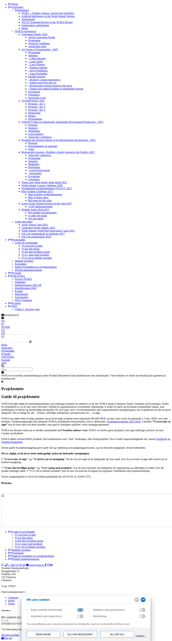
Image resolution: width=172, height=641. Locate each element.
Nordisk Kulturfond (11, 442)
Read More (43, 634)
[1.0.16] (140, 636)
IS (2, 324)
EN (3, 333)
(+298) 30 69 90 (16, 565)
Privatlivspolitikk (10, 635)
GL (3, 330)
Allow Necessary (80, 634)
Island (11, 600)
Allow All (117, 634)
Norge (11, 603)
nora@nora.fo (37, 565)
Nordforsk (161, 439)
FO (3, 321)
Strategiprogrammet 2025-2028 (123, 421)
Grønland (13, 597)
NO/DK (5, 327)
